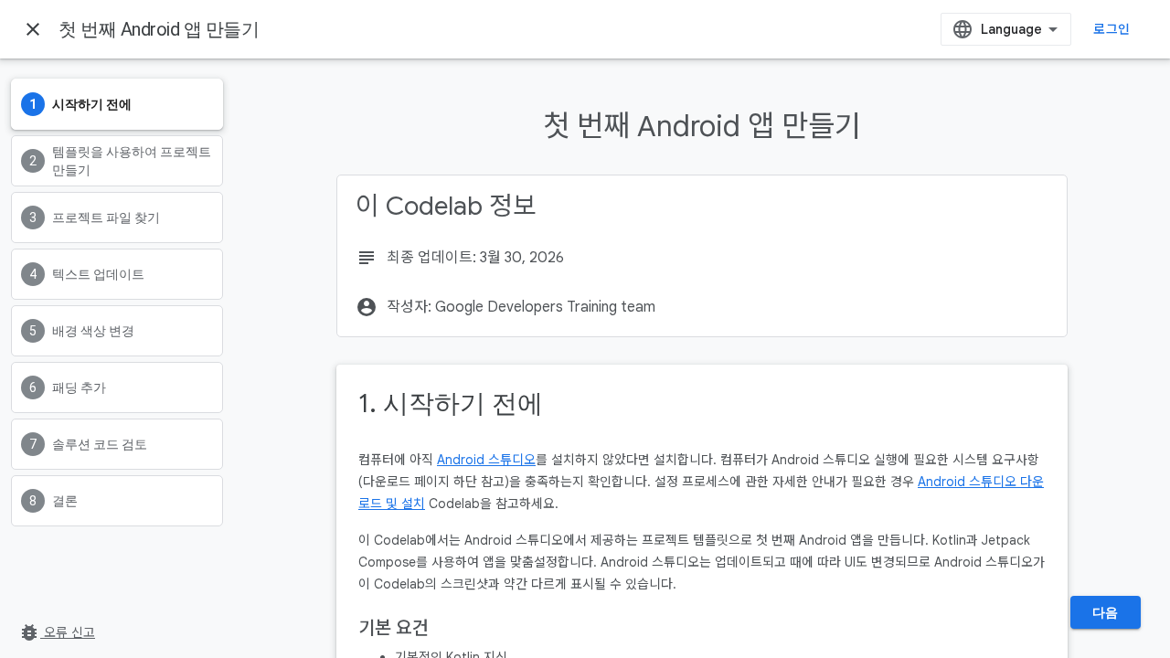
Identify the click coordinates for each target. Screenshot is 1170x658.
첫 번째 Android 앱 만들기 (158, 29)
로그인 (1111, 29)
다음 (1105, 612)
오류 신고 (56, 632)
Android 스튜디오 (486, 459)
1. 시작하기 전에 (450, 403)
